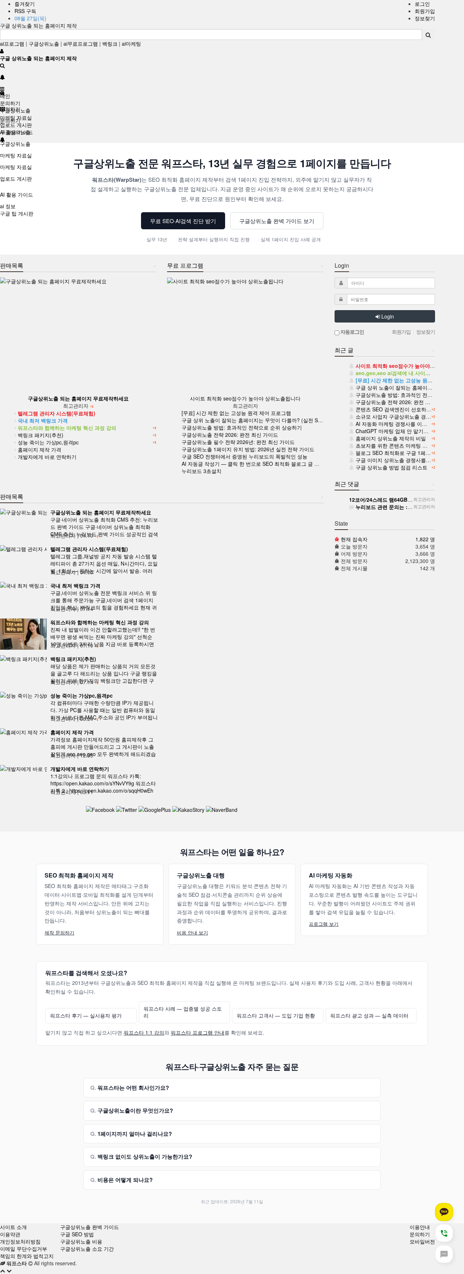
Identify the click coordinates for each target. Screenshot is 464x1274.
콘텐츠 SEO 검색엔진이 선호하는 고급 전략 (404, 409)
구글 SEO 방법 (77, 1234)
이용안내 (420, 1226)
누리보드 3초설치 (201, 470)
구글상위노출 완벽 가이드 (89, 1226)
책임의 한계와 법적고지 (27, 1255)
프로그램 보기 (324, 923)
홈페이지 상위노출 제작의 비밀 (390, 438)
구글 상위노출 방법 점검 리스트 (390, 467)
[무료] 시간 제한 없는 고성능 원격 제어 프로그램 (236, 412)
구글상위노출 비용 (81, 1241)
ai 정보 (8, 206)
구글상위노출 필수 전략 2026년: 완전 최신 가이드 (238, 441)
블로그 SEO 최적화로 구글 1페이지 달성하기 (405, 452)
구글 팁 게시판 (16, 213)
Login (387, 316)
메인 (5, 95)
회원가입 (425, 11)
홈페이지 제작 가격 (38, 449)
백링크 (109, 43)
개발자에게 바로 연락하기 (46, 456)
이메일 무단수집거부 (23, 1248)
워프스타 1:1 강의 (144, 1032)
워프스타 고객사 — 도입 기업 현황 (276, 1015)
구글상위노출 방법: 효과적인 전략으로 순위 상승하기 (242, 427)
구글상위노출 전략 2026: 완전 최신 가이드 (230, 434)
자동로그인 (351, 331)
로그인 (422, 3)
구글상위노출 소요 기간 (87, 1248)
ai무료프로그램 (80, 43)
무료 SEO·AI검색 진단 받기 (183, 221)
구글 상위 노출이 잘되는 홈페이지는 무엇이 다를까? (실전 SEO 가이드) (263, 420)
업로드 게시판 (16, 178)
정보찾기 (425, 18)
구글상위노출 (44, 43)
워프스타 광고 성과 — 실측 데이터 (369, 1015)
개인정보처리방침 (20, 1241)
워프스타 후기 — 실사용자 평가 (86, 1015)
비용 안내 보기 (192, 932)
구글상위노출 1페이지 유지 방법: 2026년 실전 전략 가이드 (248, 449)
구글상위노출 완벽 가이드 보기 (276, 221)
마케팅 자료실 (16, 155)
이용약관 (10, 1234)
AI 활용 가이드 (16, 194)
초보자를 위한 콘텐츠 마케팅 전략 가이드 (401, 445)
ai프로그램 (12, 43)
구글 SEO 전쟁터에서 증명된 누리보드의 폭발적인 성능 (244, 456)
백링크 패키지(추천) (39, 435)
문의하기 (10, 103)
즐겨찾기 (24, 3)
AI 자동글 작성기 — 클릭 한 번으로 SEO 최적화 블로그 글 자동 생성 (259, 463)
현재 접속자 (354, 539)
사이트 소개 (13, 1226)
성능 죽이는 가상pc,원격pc (47, 442)
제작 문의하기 (59, 932)
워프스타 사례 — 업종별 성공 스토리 (183, 1012)
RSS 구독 (25, 11)
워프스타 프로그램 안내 (197, 1032)
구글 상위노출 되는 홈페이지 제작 (38, 25)
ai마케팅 (131, 43)
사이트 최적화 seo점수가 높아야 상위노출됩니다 (245, 398)
